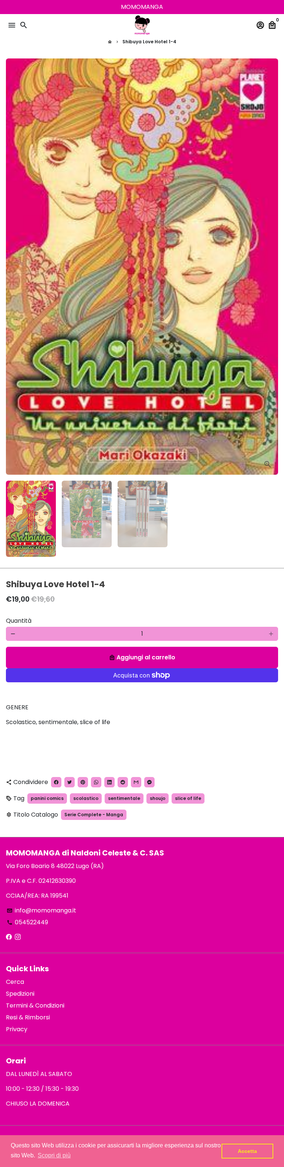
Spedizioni (20, 993)
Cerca (15, 982)
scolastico (85, 798)
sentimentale (124, 798)
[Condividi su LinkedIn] (109, 782)
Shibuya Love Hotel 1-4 (149, 41)
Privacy (16, 1029)
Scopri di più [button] (54, 1155)
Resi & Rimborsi (28, 1017)
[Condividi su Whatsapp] (96, 782)
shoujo (157, 798)
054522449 (27, 922)
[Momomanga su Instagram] (18, 937)
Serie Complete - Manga (93, 814)
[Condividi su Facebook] (56, 782)
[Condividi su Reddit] (123, 782)
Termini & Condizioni (35, 1005)
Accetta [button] (247, 1151)
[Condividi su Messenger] (149, 782)
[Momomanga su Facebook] (9, 937)
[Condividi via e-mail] (136, 782)
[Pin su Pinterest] (83, 782)
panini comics (47, 798)
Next (271, 267)
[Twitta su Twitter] (69, 782)
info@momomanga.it (41, 910)
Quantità (18, 620)
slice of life (188, 798)
